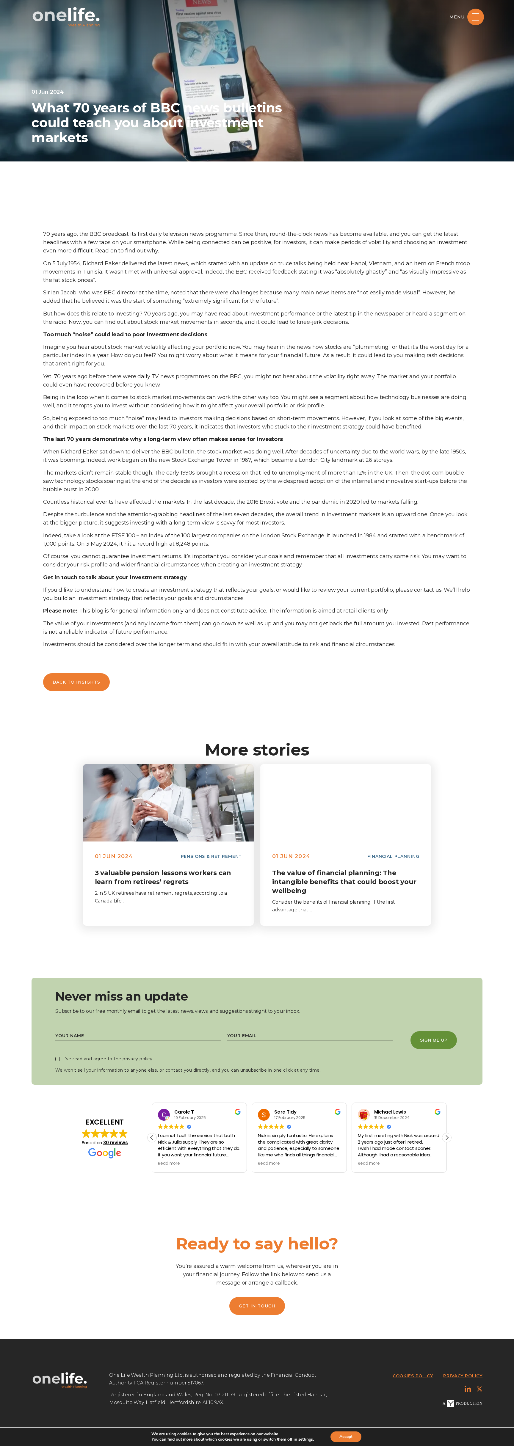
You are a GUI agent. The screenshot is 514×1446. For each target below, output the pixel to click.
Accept (345, 1436)
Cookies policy (413, 1376)
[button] (446, 1137)
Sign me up (433, 1040)
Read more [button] (169, 1163)
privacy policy (137, 1059)
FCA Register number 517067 (168, 1383)
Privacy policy (462, 1376)
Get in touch (257, 1306)
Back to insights (76, 682)
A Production (462, 1403)
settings (305, 1439)
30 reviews (115, 1142)
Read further (168, 803)
